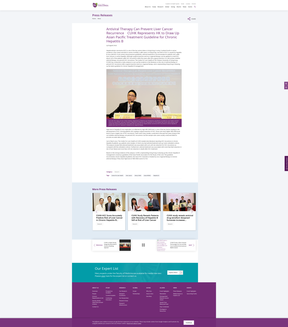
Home (94, 18)
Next (191, 212)
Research (117, 172)
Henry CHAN (138, 175)
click (103, 276)
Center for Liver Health (117, 175)
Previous (96, 212)
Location (188, 3)
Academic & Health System (172, 3)
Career (182, 3)
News (99, 18)
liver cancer (129, 175)
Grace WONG (147, 175)
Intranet (194, 3)
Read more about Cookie (134, 323)
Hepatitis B (156, 175)
